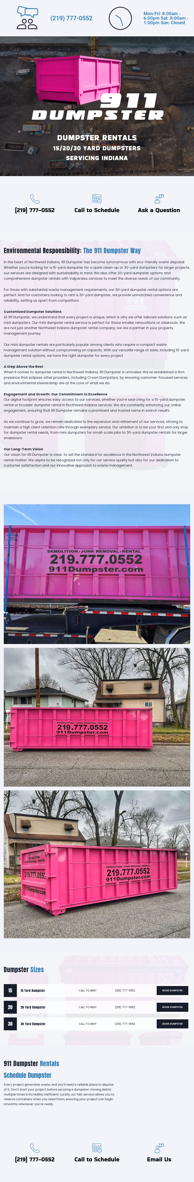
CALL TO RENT (88, 990)
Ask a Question (159, 210)
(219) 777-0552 (71, 18)
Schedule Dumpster (27, 1075)
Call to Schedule (96, 210)
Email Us (159, 1159)
